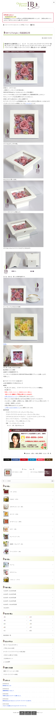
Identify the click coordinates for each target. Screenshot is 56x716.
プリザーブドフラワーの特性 (10, 674)
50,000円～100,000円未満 (10, 604)
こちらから (28, 103)
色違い (5, 344)
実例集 (33, 24)
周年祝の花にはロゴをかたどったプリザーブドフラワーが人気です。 (17, 700)
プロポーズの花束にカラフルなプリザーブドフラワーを (14, 705)
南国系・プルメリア (16, 544)
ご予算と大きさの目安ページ (12, 407)
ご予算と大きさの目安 (8, 648)
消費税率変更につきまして (8, 690)
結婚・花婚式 (39, 453)
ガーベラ (14, 514)
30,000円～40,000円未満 (9, 597)
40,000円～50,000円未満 (9, 601)
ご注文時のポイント (8, 658)
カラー (13, 529)
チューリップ (14, 536)
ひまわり (14, 499)
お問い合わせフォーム (11, 396)
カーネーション (15, 521)
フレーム (11, 564)
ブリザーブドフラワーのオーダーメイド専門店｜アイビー (16, 24)
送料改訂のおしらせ (7, 685)
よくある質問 (6, 662)
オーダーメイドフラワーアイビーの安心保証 (14, 651)
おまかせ (28, 453)
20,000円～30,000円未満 (9, 594)
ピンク (44, 453)
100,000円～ (6, 608)
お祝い (32, 453)
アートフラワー (15, 551)
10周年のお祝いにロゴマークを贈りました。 (12, 695)
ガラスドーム (12, 572)
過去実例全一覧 (7, 635)
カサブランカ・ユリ (16, 506)
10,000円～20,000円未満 (9, 591)
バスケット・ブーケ (14, 579)
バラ (13, 491)
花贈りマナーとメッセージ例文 (11, 671)
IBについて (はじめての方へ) (10, 645)
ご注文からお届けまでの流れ (10, 655)
